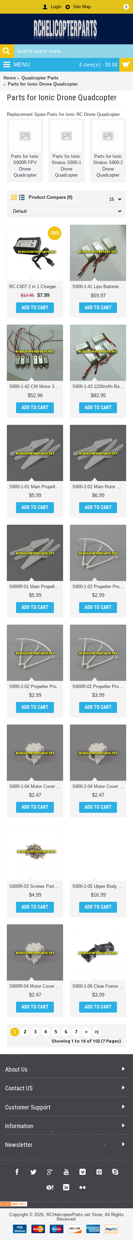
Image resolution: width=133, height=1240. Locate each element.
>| (96, 1031)
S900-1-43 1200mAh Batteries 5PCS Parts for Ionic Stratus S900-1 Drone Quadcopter (99, 386)
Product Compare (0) (50, 197)
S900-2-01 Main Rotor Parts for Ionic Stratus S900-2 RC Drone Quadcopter (99, 486)
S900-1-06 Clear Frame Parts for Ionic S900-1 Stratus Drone (99, 986)
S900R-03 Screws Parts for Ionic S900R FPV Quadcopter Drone (36, 886)
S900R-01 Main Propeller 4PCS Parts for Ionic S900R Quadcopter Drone (36, 586)
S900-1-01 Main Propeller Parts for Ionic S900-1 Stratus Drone (36, 486)
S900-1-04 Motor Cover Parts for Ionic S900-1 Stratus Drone (36, 786)
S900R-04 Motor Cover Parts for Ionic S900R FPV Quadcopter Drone (36, 986)
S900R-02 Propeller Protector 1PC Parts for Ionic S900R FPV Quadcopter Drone (99, 686)
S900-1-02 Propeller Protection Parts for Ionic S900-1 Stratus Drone (99, 586)
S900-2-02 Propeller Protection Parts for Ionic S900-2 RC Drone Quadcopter (36, 686)
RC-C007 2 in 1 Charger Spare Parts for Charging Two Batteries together (36, 286)
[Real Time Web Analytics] (13, 1205)
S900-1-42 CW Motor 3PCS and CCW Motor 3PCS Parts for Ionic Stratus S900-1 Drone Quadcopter (36, 386)
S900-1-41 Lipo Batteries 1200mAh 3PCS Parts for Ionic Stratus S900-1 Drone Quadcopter (99, 286)
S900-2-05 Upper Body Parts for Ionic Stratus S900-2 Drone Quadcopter (99, 886)
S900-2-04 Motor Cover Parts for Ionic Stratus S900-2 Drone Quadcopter (99, 786)
